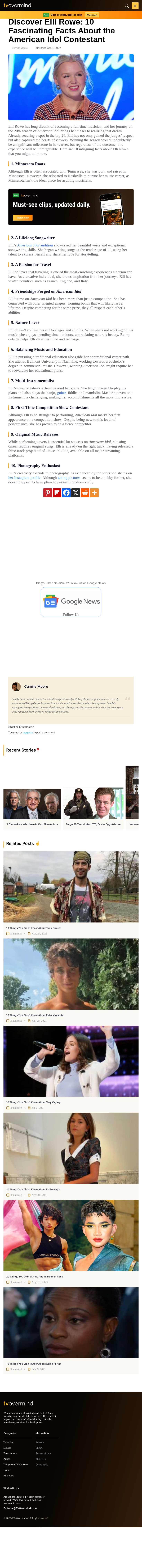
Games (7, 1504)
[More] (94, 524)
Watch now (91, 15)
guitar (85, 415)
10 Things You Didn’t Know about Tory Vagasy (33, 1133)
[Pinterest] (47, 524)
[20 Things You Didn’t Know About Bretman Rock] (71, 1267)
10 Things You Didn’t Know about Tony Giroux (33, 959)
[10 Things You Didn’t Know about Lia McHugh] (71, 1180)
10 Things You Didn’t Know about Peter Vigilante (34, 1046)
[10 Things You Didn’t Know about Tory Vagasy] (71, 1092)
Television (9, 1477)
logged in (28, 764)
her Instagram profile (53, 504)
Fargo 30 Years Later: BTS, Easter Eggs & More (93, 855)
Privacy (40, 1477)
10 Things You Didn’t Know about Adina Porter (33, 1395)
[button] (135, 6)
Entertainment (11, 1488)
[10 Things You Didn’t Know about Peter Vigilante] (71, 1005)
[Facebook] (66, 524)
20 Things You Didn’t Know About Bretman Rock (34, 1308)
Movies (7, 1482)
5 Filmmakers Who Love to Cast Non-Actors (32, 855)
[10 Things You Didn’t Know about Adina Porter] (71, 1354)
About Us (41, 1493)
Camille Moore (20, 48)
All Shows (8, 1510)
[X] (75, 524)
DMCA (39, 1482)
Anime (6, 1493)
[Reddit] (85, 524)
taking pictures (104, 504)
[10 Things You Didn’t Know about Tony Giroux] (71, 918)
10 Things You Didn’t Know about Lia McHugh (33, 1221)
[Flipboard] (57, 524)
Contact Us (42, 1499)
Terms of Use (43, 1488)
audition (36, 254)
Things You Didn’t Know (16, 1499)
